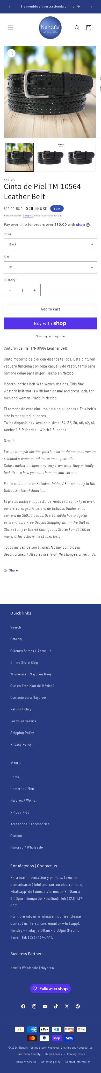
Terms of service (26, 1061)
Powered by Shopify (28, 1054)
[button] (10, 27)
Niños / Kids (19, 812)
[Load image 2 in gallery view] (50, 157)
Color (7, 234)
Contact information (78, 1061)
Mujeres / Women (24, 800)
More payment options (51, 336)
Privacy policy (76, 1054)
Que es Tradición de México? (32, 685)
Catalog (16, 639)
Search (15, 627)
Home (14, 777)
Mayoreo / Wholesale (26, 847)
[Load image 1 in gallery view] (19, 157)
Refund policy (53, 1054)
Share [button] (13, 570)
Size (7, 257)
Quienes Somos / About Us (30, 650)
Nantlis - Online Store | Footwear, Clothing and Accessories (56, 1047)
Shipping (28, 215)
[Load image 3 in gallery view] (81, 157)
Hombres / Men (22, 788)
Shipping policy (51, 1061)
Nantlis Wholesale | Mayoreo (32, 967)
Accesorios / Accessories (29, 824)
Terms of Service (23, 721)
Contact (16, 835)
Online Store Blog (24, 662)
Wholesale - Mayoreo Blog (30, 674)
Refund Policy (21, 709)
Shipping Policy (22, 732)
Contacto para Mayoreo (28, 697)
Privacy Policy (21, 744)
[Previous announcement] (9, 6)
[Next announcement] (91, 6)
